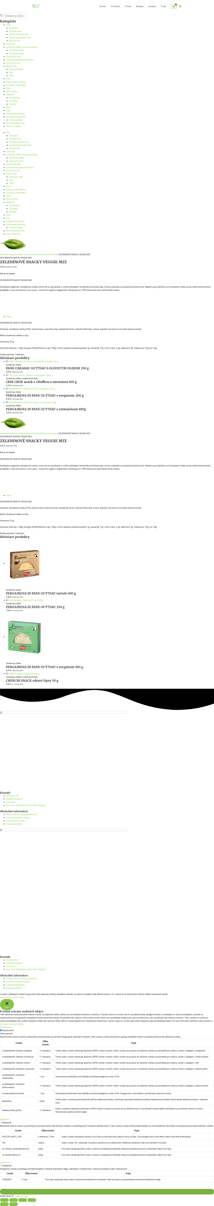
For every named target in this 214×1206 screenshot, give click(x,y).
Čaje (8, 110)
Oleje (11, 75)
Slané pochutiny (16, 53)
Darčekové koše (13, 56)
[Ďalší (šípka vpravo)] (13, 1204)
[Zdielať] (22, 1200)
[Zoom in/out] (4, 1200)
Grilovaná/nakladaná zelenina (20, 59)
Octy (11, 72)
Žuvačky (12, 104)
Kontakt (152, 6)
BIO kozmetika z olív (15, 123)
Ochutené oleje (16, 69)
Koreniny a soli (13, 63)
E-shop (128, 6)
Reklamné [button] (4, 1119)
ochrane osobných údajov (12, 1024)
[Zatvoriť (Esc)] (31, 1200)
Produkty (115, 6)
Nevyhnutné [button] (6, 1027)
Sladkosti (10, 94)
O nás (163, 6)
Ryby (8, 88)
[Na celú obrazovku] (13, 1200)
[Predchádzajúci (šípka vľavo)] (4, 1204)
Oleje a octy (11, 66)
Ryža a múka (12, 91)
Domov (102, 6)
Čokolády (13, 101)
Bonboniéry (14, 97)
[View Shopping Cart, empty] (174, 6)
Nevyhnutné (8, 1030)
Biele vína (13, 28)
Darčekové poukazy (15, 113)
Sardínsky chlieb (16, 50)
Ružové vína (14, 40)
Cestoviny (10, 43)
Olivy (8, 78)
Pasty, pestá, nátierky (16, 82)
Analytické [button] (4, 1162)
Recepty (139, 6)
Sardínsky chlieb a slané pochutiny (22, 47)
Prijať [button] (21, 997)
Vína (8, 24)
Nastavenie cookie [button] (9, 997)
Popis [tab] (8, 316)
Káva (8, 107)
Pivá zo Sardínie (13, 126)
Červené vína (15, 31)
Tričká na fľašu (16, 120)
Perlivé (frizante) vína (19, 34)
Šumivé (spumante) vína (20, 37)
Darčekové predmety (15, 116)
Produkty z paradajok (16, 85)
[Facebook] (180, 6)
